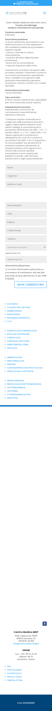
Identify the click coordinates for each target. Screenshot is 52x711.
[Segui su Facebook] (45, 624)
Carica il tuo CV (12, 253)
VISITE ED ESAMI (14, 670)
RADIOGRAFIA (13, 314)
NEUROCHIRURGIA (15, 380)
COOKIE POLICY (14, 673)
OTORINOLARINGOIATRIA (19, 394)
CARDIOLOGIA (13, 337)
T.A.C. (9, 321)
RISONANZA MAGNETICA (18, 318)
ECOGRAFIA (12, 304)
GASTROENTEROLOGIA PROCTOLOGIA (25, 367)
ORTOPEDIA (12, 391)
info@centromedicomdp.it (26, 643)
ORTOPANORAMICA (16, 387)
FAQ (9, 666)
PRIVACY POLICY (14, 676)
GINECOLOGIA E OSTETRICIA (20, 371)
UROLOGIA (12, 348)
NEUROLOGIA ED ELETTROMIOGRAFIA (24, 384)
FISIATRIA (11, 364)
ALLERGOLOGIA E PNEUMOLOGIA (22, 330)
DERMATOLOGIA (14, 357)
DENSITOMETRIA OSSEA (17, 344)
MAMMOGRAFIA (14, 311)
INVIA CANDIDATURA (30, 284)
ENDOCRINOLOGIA (15, 361)
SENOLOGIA (12, 398)
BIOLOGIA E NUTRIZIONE (18, 334)
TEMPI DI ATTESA (14, 680)
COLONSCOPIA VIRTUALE (18, 307)
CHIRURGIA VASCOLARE (18, 341)
